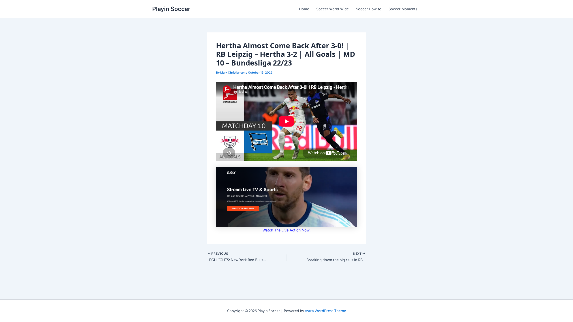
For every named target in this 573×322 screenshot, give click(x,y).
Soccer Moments (403, 9)
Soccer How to (368, 9)
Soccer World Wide (332, 9)
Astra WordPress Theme (325, 310)
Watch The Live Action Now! (286, 230)
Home (304, 9)
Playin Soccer (171, 8)
